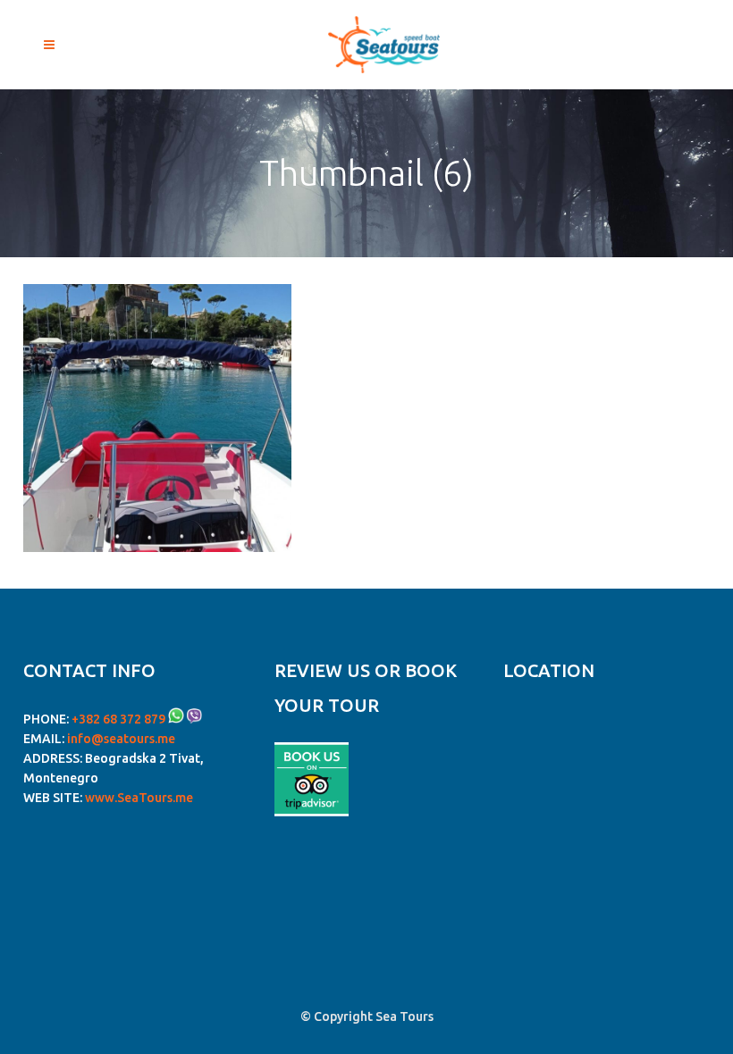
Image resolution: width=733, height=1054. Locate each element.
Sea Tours (404, 1016)
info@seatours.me (121, 739)
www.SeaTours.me (139, 797)
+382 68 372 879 (118, 719)
